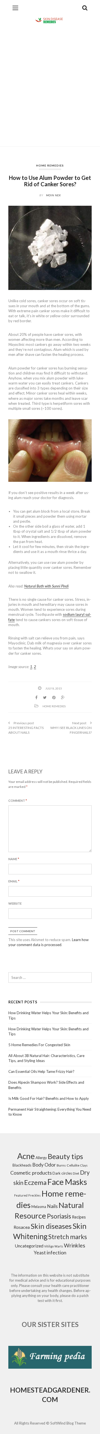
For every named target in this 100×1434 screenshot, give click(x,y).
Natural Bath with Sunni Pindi (46, 586)
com (50, 1399)
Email (13, 881)
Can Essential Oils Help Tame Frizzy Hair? (41, 1071)
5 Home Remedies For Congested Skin (39, 1045)
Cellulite (73, 1165)
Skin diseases (51, 1226)
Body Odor (44, 1165)
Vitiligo (49, 1246)
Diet (76, 1173)
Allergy (41, 1157)
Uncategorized (29, 1245)
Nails (52, 1206)
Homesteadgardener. (50, 1390)
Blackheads (21, 1165)
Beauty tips (65, 1156)
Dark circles (62, 1173)
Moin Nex (53, 195)
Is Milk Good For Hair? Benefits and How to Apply (48, 1098)
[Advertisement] (50, 85)
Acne (26, 1156)
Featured (21, 1195)
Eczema (35, 1182)
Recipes (79, 1217)
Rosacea (22, 1227)
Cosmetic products (31, 1173)
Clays (84, 1165)
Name (13, 859)
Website (15, 903)
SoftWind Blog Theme (68, 1423)
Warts (58, 1246)
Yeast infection (50, 1253)
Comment (17, 800)
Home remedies (50, 165)
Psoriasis (59, 1216)
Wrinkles (74, 1245)
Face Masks (67, 1182)
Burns (61, 1165)
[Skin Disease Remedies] (50, 20)
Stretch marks (67, 1237)
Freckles (34, 1195)
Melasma (38, 1206)
